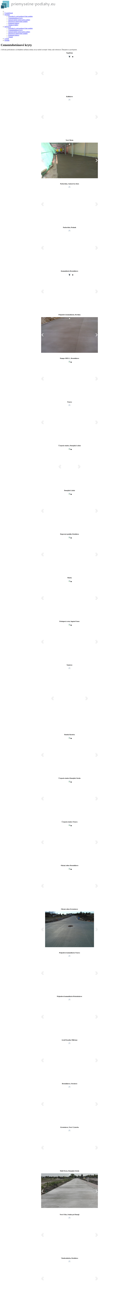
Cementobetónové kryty (15, 18)
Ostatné (10, 37)
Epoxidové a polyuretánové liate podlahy (20, 16)
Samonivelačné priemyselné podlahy (19, 20)
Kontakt (7, 40)
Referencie (8, 26)
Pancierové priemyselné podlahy (18, 21)
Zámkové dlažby (13, 25)
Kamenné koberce (13, 23)
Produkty (7, 14)
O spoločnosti (9, 13)
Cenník (7, 38)
